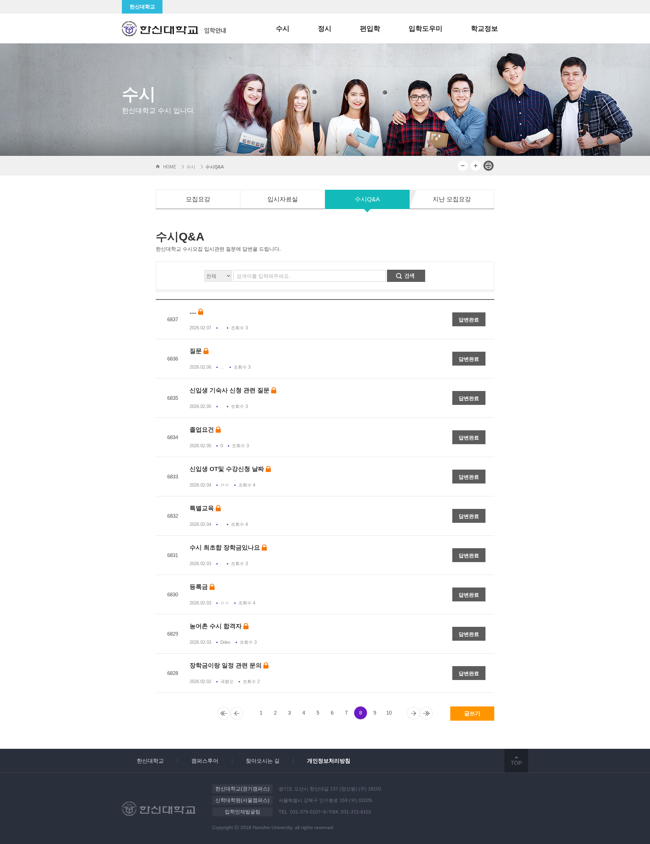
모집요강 (198, 199)
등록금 (200, 587)
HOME (169, 166)
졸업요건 (203, 430)
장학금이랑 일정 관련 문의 (226, 665)
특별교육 (203, 508)
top (516, 761)
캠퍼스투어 (204, 761)
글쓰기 (472, 713)
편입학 (370, 28)
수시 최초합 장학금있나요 (226, 547)
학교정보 (484, 28)
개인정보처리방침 (328, 761)
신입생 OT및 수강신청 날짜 (228, 469)
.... (194, 312)
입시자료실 (282, 199)
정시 (324, 28)
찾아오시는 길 (263, 761)
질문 (196, 351)
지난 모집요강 (452, 199)
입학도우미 (425, 28)
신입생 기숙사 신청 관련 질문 (230, 390)
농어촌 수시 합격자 (216, 626)
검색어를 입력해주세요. (263, 276)
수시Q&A (367, 199)
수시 (282, 28)
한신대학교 (142, 6)
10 (389, 713)
